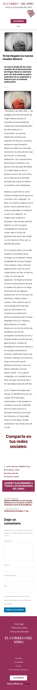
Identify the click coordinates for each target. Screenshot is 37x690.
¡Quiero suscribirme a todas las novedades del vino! (18, 486)
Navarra (10, 477)
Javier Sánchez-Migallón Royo (18, 466)
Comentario (8, 541)
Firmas (18, 666)
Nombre (7, 565)
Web (5, 586)
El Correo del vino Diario (18, 670)
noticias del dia (12, 473)
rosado (16, 477)
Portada (18, 658)
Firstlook (27, 684)
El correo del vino (18, 3)
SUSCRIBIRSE (18, 21)
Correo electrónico (10, 575)
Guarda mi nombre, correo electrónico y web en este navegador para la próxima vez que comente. (17, 600)
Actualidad (18, 662)
